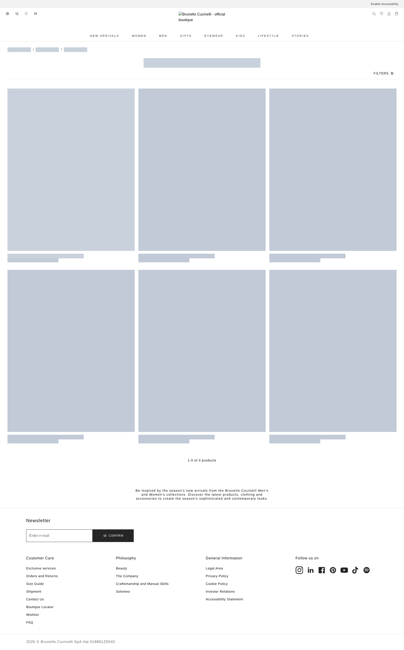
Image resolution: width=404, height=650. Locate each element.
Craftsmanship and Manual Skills (142, 584)
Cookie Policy (217, 584)
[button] (7, 13)
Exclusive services (41, 568)
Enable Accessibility (384, 4)
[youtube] (344, 570)
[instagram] (299, 570)
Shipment (33, 591)
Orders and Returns (42, 576)
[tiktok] (355, 570)
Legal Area (214, 568)
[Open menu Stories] (314, 35)
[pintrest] (333, 570)
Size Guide (35, 584)
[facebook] (321, 570)
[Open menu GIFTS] (197, 35)
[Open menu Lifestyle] (284, 35)
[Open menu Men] (172, 35)
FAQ (29, 622)
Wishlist (32, 615)
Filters (381, 73)
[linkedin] (310, 570)
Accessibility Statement (224, 599)
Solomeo (123, 591)
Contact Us (35, 599)
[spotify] (366, 570)
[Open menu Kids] (250, 35)
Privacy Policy (217, 576)
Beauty (121, 568)
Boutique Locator (40, 607)
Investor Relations (220, 591)
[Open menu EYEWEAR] (228, 35)
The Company (127, 576)
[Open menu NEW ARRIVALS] (124, 35)
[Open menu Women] (151, 35)
